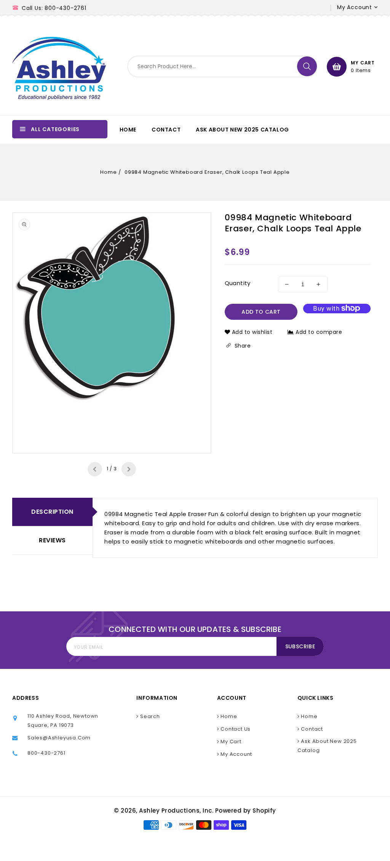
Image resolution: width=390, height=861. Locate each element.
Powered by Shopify (245, 810)
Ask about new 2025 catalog (327, 746)
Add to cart (260, 312)
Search (149, 716)
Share (242, 346)
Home (108, 172)
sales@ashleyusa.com (59, 737)
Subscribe (300, 646)
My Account (235, 754)
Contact (311, 729)
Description (52, 511)
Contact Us (235, 729)
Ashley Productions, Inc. (176, 810)
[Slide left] (95, 469)
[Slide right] (128, 469)
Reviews (52, 540)
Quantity (238, 283)
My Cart (230, 741)
